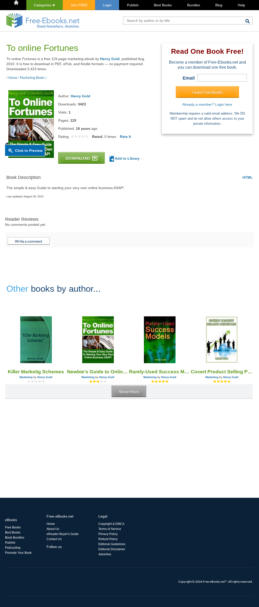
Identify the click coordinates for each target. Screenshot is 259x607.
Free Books (13, 527)
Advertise (104, 554)
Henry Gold (110, 59)
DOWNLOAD (78, 158)
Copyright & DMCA (111, 524)
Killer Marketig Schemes (36, 371)
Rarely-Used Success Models (160, 371)
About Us (53, 529)
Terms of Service (109, 529)
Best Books (163, 5)
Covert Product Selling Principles (222, 371)
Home (51, 524)
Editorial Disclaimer (111, 549)
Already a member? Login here (207, 104)
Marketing (26, 377)
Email (189, 78)
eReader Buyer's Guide (63, 534)
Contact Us (54, 539)
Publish (133, 5)
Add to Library (127, 158)
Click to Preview (28, 151)
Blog (218, 5)
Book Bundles (14, 537)
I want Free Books (207, 92)
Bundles (193, 5)
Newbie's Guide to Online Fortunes (98, 371)
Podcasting (12, 547)
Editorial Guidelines (111, 544)
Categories (43, 5)
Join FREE (79, 5)
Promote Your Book (18, 553)
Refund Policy (108, 539)
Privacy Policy (108, 534)
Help (241, 5)
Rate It (125, 137)
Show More (129, 391)
